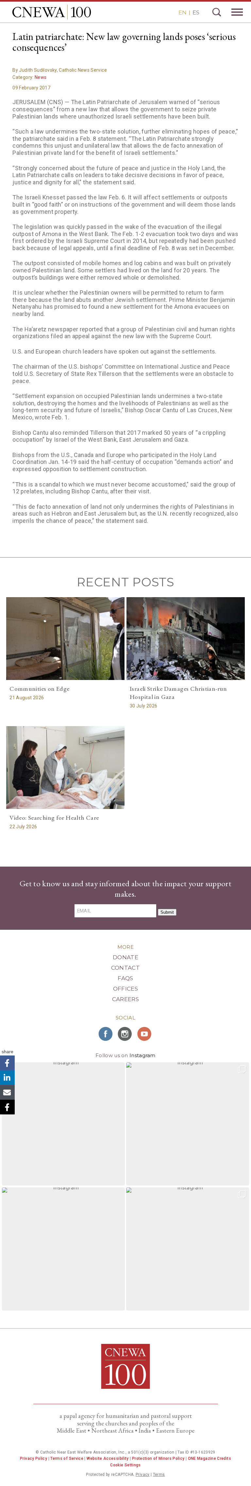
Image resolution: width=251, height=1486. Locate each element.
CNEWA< (51, 12)
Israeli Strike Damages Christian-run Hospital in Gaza (178, 693)
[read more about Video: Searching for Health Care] (65, 767)
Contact (125, 967)
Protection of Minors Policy (158, 1458)
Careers (125, 999)
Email (7, 1092)
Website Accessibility (108, 1458)
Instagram (142, 1055)
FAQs (125, 978)
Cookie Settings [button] (125, 1465)
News (40, 77)
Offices (125, 988)
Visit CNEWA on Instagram (125, 1034)
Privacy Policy (33, 1458)
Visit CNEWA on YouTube (145, 1034)
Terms (159, 1474)
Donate (125, 957)
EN (182, 12)
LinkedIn (7, 1077)
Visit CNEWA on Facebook (106, 1034)
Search (217, 12)
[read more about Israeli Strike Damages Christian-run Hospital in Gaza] (185, 638)
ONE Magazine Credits (209, 1458)
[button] (63, 1124)
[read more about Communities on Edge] (65, 638)
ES (195, 12)
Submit (167, 912)
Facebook (7, 1062)
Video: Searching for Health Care (54, 818)
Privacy (143, 1474)
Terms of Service (66, 1458)
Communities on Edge (39, 689)
